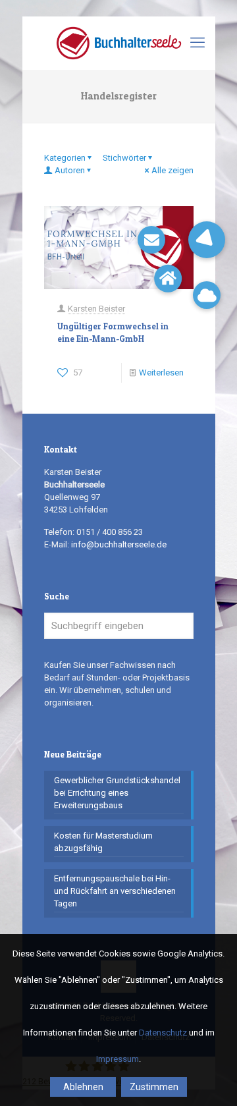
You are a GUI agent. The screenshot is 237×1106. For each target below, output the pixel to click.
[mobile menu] (197, 43)
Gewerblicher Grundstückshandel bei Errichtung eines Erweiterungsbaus (117, 792)
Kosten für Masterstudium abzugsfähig (103, 842)
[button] (206, 239)
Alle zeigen (172, 170)
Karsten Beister (96, 309)
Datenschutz (163, 1032)
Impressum (117, 1059)
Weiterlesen (161, 372)
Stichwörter (124, 158)
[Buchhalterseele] (118, 43)
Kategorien (65, 158)
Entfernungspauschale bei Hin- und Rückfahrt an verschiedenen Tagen (115, 890)
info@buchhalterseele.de (119, 544)
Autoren (70, 170)
